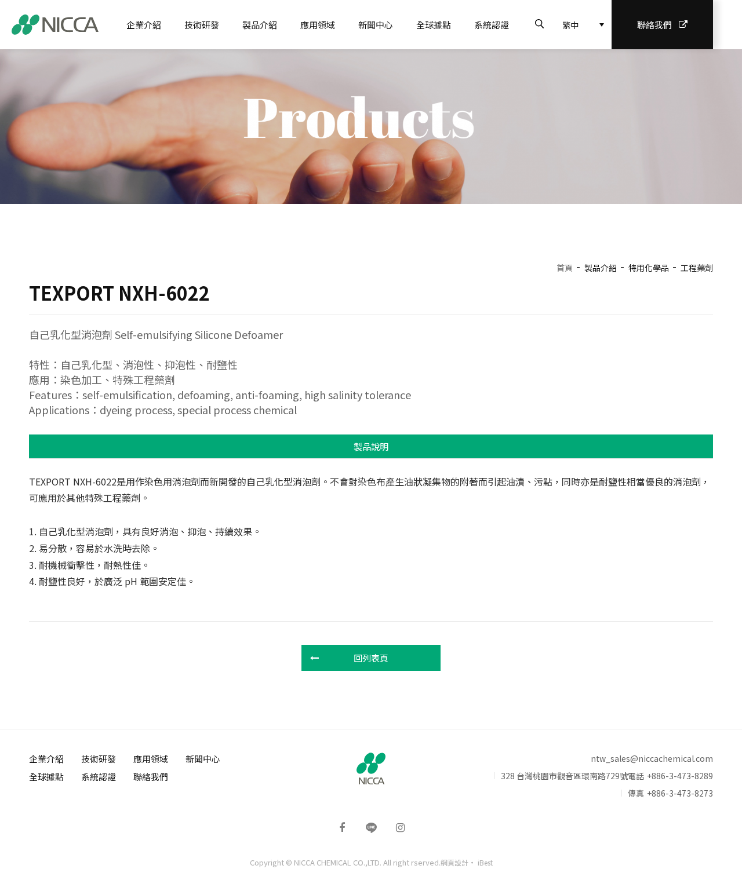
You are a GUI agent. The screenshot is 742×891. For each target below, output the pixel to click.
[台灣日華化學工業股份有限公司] (55, 24)
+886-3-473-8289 (680, 776)
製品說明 (371, 446)
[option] (371, 126)
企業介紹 (143, 25)
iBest (485, 862)
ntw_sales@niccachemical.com (652, 758)
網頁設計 (454, 862)
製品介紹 (259, 25)
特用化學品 (648, 267)
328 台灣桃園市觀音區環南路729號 (564, 776)
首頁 (564, 267)
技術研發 (201, 25)
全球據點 (433, 25)
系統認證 (491, 25)
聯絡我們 (654, 25)
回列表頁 (371, 658)
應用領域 (317, 25)
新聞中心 (375, 25)
